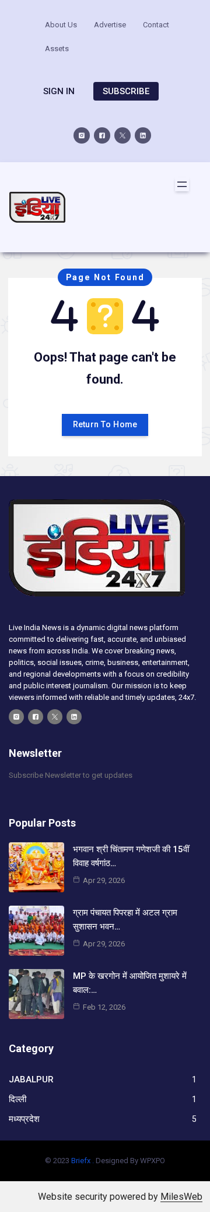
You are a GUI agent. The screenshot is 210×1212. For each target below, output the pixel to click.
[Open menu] (182, 184)
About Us (61, 24)
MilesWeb (181, 1196)
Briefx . (82, 1160)
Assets (57, 48)
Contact (156, 24)
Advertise (110, 24)
